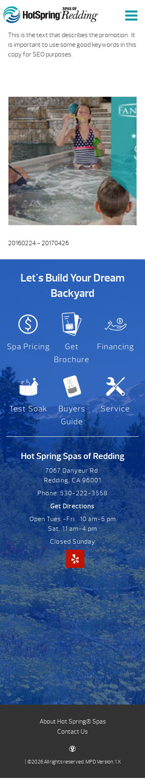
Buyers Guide (71, 415)
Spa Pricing (28, 347)
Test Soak (28, 409)
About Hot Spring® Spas (72, 721)
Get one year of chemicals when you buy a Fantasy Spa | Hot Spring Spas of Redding (50, 14)
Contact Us (72, 732)
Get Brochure (71, 353)
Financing (115, 347)
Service (115, 409)
